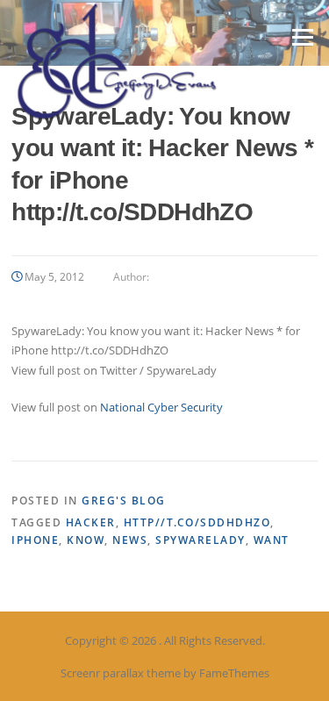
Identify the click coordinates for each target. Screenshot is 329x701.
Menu (302, 37)
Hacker (91, 522)
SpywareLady (200, 540)
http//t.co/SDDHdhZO (197, 522)
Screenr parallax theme (121, 673)
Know (85, 540)
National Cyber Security (161, 407)
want (272, 540)
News (129, 540)
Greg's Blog (124, 500)
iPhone (35, 540)
